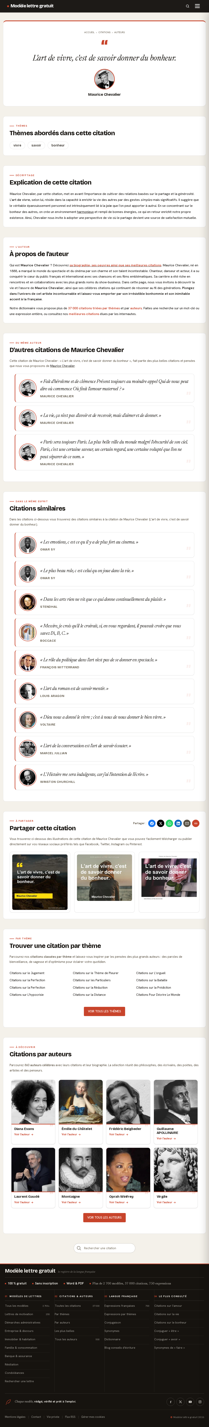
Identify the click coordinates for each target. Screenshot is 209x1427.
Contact (36, 1417)
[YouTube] (190, 1402)
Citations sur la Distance (89, 995)
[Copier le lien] (195, 823)
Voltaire (48, 724)
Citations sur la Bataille (151, 980)
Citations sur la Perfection (27, 980)
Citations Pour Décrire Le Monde (158, 995)
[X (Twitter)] (180, 1402)
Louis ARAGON (52, 696)
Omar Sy (47, 549)
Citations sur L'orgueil (151, 973)
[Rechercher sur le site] (187, 6)
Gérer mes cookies (93, 1417)
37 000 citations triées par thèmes (94, 308)
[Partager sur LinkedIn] (178, 823)
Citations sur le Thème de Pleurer (96, 973)
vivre (17, 145)
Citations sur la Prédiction (153, 988)
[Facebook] (171, 1402)
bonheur (58, 145)
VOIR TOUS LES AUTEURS (104, 1217)
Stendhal (49, 607)
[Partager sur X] (160, 823)
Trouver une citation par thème (55, 946)
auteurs (136, 308)
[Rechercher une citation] (79, 1248)
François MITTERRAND (59, 667)
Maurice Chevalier (104, 94)
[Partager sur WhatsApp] (169, 823)
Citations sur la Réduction (90, 988)
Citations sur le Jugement (27, 973)
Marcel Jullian (53, 753)
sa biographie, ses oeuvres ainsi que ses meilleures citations (115, 265)
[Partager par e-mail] (187, 823)
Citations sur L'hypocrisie (27, 995)
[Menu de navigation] (197, 6)
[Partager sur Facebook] (152, 823)
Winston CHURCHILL (57, 782)
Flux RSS (70, 1417)
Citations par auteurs (41, 1054)
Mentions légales (15, 1417)
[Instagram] (200, 1402)
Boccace (48, 641)
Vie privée (53, 1417)
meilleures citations (84, 314)
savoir (36, 145)
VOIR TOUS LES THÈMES (104, 1011)
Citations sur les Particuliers (92, 980)
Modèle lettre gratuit (32, 6)
